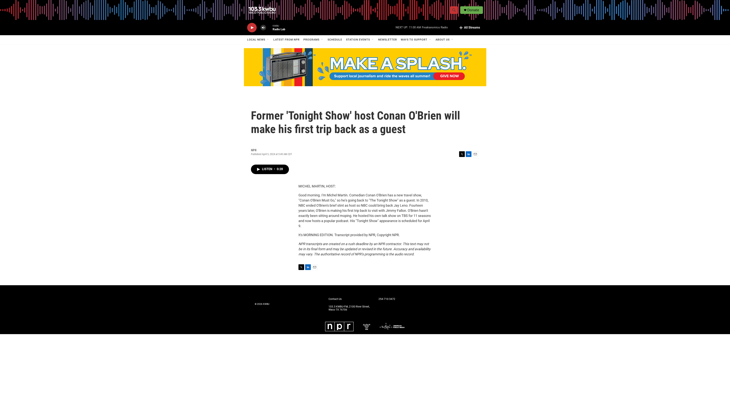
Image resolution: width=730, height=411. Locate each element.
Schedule (335, 39)
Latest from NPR (286, 39)
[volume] (263, 27)
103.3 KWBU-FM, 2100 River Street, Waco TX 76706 (349, 308)
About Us (443, 39)
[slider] (269, 27)
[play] (252, 27)
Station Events (358, 39)
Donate (473, 10)
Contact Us (335, 299)
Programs (311, 39)
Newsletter (387, 39)
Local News (256, 39)
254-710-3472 (386, 299)
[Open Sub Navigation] (268, 39)
